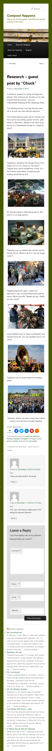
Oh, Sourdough (13, 672)
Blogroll (28, 50)
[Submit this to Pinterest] (32, 431)
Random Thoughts (21, 438)
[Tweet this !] (21, 431)
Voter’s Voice (12, 55)
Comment (16, 551)
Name (16, 584)
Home (9, 44)
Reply (14, 481)
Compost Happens (21, 15)
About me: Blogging (23, 44)
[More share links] (37, 431)
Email (16, 597)
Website (15, 610)
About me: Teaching (14, 50)
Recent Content (16, 629)
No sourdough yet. (14, 632)
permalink (33, 441)
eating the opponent (32, 436)
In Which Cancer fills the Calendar (21, 729)
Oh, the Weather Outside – (18, 689)
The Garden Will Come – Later (19, 709)
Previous (11, 63)
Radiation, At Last (14, 652)
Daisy (16, 441)
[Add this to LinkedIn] (27, 431)
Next (42, 63)
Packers (10, 438)
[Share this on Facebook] (16, 431)
